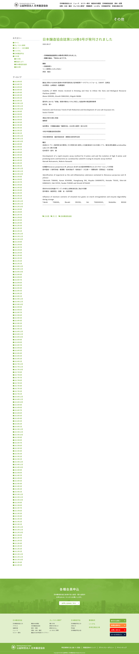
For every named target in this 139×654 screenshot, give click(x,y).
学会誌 (73, 628)
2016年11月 (18, 399)
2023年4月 (18, 190)
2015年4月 (18, 451)
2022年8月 (18, 212)
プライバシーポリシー (106, 647)
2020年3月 (18, 290)
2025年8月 (18, 114)
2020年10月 (18, 271)
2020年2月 (18, 293)
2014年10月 (18, 467)
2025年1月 (18, 133)
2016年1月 (18, 426)
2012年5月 (18, 540)
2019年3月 (18, 323)
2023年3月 (18, 193)
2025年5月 (18, 122)
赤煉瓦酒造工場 (94, 627)
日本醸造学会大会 (76, 630)
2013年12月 (18, 494)
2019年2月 (18, 326)
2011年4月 (18, 562)
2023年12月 (18, 168)
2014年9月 (18, 470)
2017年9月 (18, 372)
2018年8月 (18, 342)
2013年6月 (18, 510)
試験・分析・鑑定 (36, 630)
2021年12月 (18, 233)
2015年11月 (18, 432)
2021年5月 (18, 253)
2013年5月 (18, 513)
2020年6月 (18, 282)
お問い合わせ (115, 630)
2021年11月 (18, 236)
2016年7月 (18, 410)
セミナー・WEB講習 (21, 48)
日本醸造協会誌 (66, 216)
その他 (46, 216)
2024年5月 (18, 155)
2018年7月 (18, 345)
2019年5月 (18, 318)
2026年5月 (18, 90)
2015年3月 (18, 453)
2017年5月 (18, 383)
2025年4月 (18, 125)
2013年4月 (18, 516)
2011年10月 (18, 559)
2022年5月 (18, 220)
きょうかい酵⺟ (19, 45)
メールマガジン (116, 634)
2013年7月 (18, 508)
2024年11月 (18, 138)
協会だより (20, 61)
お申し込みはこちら (69, 603)
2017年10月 (18, 369)
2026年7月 (18, 84)
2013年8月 (18, 505)
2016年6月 (18, 413)
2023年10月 (18, 174)
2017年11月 (18, 367)
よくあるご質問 (54, 630)
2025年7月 (18, 117)
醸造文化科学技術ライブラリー (40, 633)
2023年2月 (18, 196)
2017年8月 (18, 375)
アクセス (15, 626)
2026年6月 (18, 87)
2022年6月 (18, 217)
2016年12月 (18, 396)
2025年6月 (18, 119)
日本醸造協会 (17, 620)
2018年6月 (18, 348)
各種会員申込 (115, 625)
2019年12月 (18, 299)
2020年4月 (18, 288)
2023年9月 (18, 176)
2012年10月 (18, 532)
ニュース (15, 630)
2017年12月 (18, 364)
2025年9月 (18, 111)
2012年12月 (18, 527)
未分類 (18, 67)
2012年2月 (18, 549)
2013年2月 (18, 521)
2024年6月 (18, 152)
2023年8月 (18, 179)
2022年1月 (18, 231)
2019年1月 (18, 329)
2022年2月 (18, 228)
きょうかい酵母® (55, 620)
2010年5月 (18, 565)
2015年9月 (18, 437)
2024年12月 (18, 136)
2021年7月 (18, 247)
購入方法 (52, 623)
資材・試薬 (34, 628)
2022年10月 (18, 206)
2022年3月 (18, 225)
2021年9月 (18, 242)
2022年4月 (18, 223)
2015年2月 (18, 456)
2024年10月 (18, 141)
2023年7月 (18, 182)
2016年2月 (18, 424)
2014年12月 (18, 462)
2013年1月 (18, 524)
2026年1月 (18, 100)
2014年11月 (18, 464)
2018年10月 (18, 337)
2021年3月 (18, 258)
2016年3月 (18, 421)
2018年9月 (18, 339)
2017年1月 (18, 394)
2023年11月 (18, 171)
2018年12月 (18, 331)
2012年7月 (18, 538)
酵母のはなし (53, 628)
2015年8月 (18, 440)
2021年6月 (18, 250)
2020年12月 (18, 266)
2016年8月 (18, 407)
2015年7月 (18, 443)
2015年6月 (18, 445)
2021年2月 (18, 261)
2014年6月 (18, 478)
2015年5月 (18, 448)
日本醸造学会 (75, 620)
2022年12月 (18, 201)
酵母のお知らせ (54, 626)
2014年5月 (18, 481)
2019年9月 (18, 307)
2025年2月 (18, 130)
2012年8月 (18, 535)
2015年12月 (18, 429)
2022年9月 (18, 209)
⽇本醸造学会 (19, 53)
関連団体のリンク (89, 647)
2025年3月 (18, 128)
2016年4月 (18, 418)
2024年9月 (18, 144)
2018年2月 (18, 358)
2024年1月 (18, 166)
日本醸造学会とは (76, 623)
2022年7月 (18, 214)
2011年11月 (18, 557)
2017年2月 (18, 391)
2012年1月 (18, 551)
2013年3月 (18, 519)
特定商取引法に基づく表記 (70, 647)
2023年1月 (18, 198)
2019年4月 (18, 320)
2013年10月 (18, 500)
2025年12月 (18, 103)
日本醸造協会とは (18, 623)
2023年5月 (18, 187)
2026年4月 (18, 92)
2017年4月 (18, 386)
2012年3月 (18, 546)
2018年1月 (18, 361)
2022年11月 (18, 204)
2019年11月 (18, 301)
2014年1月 (18, 492)
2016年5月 (18, 415)
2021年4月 (18, 255)
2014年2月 (18, 489)
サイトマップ (122, 647)
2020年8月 (18, 277)
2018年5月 (18, 350)
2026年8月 (18, 81)
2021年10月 (18, 239)
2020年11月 (18, 269)
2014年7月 (18, 475)
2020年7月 (18, 280)
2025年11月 (18, 106)
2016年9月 (18, 405)
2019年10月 (18, 304)
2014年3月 (18, 486)
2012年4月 (18, 543)
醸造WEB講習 (35, 623)
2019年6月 (18, 315)
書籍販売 (92, 620)
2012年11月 (18, 529)
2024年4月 (18, 157)
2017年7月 (18, 377)
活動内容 (15, 628)
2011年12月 (18, 554)
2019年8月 (18, 310)
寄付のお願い (115, 621)
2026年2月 (18, 98)
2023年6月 (18, 185)
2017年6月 (18, 380)
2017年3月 (18, 388)
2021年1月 (18, 263)
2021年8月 (18, 244)
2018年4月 (18, 353)
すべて (54, 216)
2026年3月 (18, 95)
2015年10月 (18, 435)
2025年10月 (18, 109)
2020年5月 (18, 285)
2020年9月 (18, 274)
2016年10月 (18, 402)
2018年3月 (18, 356)
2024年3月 (18, 160)
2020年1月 (18, 296)
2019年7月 (18, 312)
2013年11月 (18, 497)
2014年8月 (18, 472)
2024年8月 (18, 147)
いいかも (17, 51)
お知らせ (73, 626)
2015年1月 (18, 459)
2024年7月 (18, 149)
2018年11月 (18, 334)
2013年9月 (18, 502)
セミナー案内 (17, 633)
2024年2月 (18, 163)
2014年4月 (18, 483)
